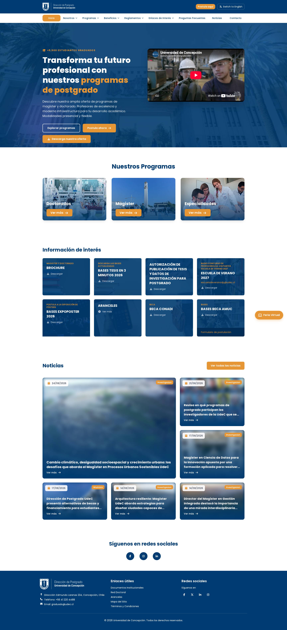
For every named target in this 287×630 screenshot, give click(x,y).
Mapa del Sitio (119, 601)
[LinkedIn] (157, 556)
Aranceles (116, 597)
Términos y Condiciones (125, 606)
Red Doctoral (118, 592)
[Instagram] (143, 556)
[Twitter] (192, 594)
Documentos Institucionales (127, 587)
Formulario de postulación (216, 332)
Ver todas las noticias (225, 366)
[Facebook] (130, 556)
